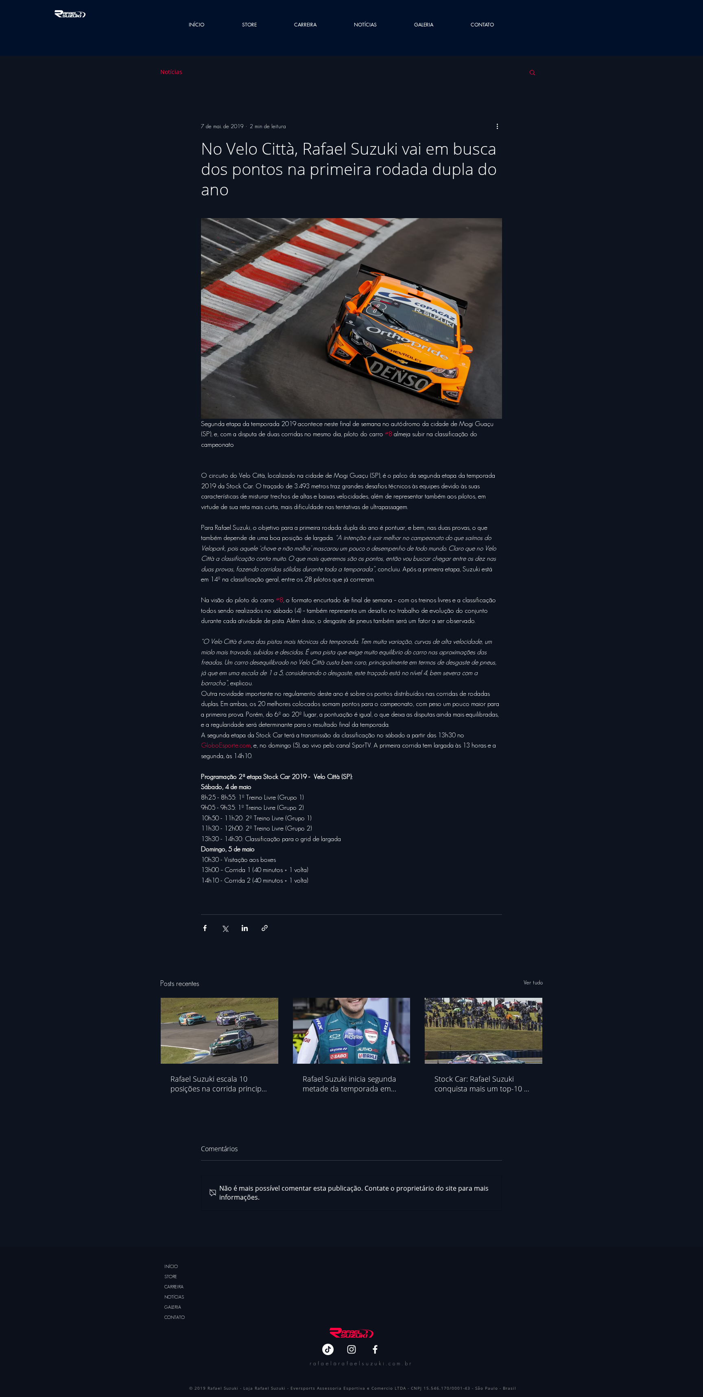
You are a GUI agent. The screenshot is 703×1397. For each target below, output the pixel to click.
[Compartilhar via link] (265, 928)
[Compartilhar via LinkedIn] (245, 928)
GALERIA (172, 1307)
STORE (170, 1276)
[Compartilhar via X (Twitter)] (225, 928)
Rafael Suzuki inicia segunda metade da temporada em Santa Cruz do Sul (349, 1083)
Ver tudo (533, 982)
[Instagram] (351, 1349)
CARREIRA (173, 1286)
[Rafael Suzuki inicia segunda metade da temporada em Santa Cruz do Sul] (351, 1031)
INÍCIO (171, 1266)
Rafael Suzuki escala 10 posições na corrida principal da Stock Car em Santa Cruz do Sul (218, 1083)
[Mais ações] (497, 126)
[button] (532, 72)
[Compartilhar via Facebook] (205, 928)
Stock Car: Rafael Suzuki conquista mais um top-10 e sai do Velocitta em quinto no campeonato (481, 1083)
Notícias (171, 72)
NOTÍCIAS (174, 1296)
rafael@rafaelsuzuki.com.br (361, 1363)
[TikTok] (328, 1349)
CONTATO (174, 1317)
